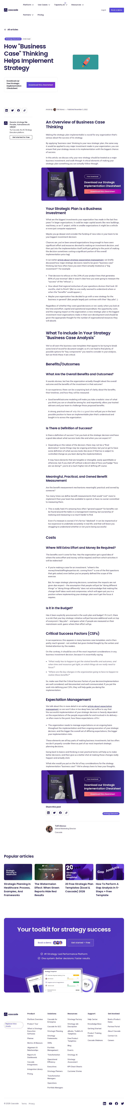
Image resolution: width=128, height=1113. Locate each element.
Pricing (41, 15)
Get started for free (21, 137)
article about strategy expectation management (81, 260)
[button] (28, 5)
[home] (11, 10)
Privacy (32, 1103)
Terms (24, 1103)
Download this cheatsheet (41, 85)
